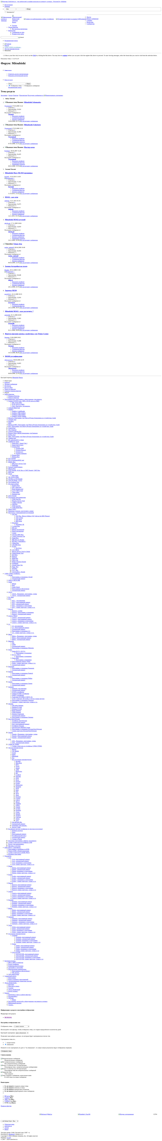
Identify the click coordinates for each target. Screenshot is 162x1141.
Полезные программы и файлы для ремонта (22, 841)
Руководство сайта (18, 34)
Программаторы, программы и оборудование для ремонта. (23, 399)
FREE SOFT (12, 509)
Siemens (10, 704)
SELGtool (15, 475)
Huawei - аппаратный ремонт (21, 886)
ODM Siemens (16, 712)
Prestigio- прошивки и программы (23, 905)
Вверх (21, 377)
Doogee (18, 781)
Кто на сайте (8, 387)
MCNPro (15, 555)
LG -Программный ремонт (20, 627)
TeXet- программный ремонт (21, 927)
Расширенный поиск (11, 40)
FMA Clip (15, 560)
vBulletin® (11, 1134)
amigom (6, 201)
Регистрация (8, 5)
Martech (14, 556)
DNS (17, 778)
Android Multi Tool (14, 408)
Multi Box (15, 558)
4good (18, 768)
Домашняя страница (18, 142)
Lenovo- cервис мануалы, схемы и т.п (24, 898)
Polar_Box (15, 567)
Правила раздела (17, 830)
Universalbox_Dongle (18, 572)
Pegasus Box (16, 455)
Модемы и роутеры (14, 846)
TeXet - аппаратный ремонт (21, 929)
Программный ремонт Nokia (21, 661)
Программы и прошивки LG (21, 631)
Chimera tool (12, 438)
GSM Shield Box (17, 507)
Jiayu (17, 793)
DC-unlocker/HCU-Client (16, 440)
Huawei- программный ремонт (22, 885)
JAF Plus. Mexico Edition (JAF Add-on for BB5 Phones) (33, 516)
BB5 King (19, 521)
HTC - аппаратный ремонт (20, 604)
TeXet (10, 925)
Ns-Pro (14, 546)
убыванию (10, 1044)
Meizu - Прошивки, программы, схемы (24, 636)
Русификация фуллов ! (19, 835)
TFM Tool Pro (16, 506)
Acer (9, 857)
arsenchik (7, 315)
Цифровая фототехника (15, 966)
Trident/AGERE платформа (20, 693)
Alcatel (10, 575)
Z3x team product (13, 484)
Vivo (17, 820)
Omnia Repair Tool (17, 553)
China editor (15, 492)
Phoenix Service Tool (18, 501)
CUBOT (18, 775)
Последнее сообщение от (36, 95)
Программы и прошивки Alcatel (22, 577)
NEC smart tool (16, 487)
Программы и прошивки (24, 653)
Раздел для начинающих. (16, 844)
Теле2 (17, 766)
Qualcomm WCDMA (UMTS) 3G (22, 697)
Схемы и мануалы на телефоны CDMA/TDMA (27, 746)
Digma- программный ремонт (21, 868)
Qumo (18, 812)
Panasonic (11, 666)
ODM (14, 644)
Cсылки (10, 988)
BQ (17, 773)
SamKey (10, 409)
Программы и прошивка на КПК (18, 849)
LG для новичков (17, 626)
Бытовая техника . (10, 961)
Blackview (19, 771)
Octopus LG (19, 452)
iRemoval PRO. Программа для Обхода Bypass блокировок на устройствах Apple (34, 425)
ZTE (9, 739)
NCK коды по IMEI (18, 404)
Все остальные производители (22, 759)
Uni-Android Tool (13, 482)
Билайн (18, 761)
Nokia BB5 (15, 658)
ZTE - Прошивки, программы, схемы (24, 741)
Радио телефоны (13, 964)
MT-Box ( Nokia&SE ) (19, 541)
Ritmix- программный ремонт (21, 910)
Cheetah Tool (12, 419)
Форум (89, 17)
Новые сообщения (92, 19)
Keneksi (18, 797)
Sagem (10, 682)
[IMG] (6, 1099)
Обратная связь (9, 1124)
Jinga (17, 795)
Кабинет (7, 382)
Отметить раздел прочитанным (18, 74)
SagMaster (15, 563)
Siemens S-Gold (17, 709)
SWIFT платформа (18, 695)
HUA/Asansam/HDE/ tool (16, 460)
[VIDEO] (7, 1101)
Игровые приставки (14, 854)
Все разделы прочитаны (19, 29)
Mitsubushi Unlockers (32, 125)
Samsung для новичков (19, 688)
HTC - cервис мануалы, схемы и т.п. (23, 607)
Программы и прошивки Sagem (22, 683)
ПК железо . (16, 972)
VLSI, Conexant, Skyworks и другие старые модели (28, 699)
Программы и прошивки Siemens (22, 717)
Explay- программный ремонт (21, 876)
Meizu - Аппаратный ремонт (21, 639)
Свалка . (11, 1005)
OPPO (18, 805)
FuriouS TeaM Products (15, 467)
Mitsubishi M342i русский (15, 220)
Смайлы (7, 1098)
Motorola (11, 641)
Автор (10, 95)
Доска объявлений (14, 989)
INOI (17, 788)
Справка (89, 20)
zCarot (9, 1137)
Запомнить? (10, 12)
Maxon (14, 749)
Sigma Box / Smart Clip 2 (19, 443)
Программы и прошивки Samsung (23, 700)
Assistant (14, 935)
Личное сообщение (18, 119)
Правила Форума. (14, 396)
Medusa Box (16, 457)
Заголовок (4, 95)
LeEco (18, 800)
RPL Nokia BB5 (17, 403)
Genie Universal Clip (18, 536)
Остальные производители (16, 934)
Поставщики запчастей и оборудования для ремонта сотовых (27, 1001)
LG (9, 624)
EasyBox (11, 421)
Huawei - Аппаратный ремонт (21, 614)
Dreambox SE (20, 524)
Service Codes (16, 827)
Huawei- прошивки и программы (22, 888)
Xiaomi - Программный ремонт (22, 736)
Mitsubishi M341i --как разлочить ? (19, 311)
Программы (12, 978)
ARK (17, 770)
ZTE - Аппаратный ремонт (20, 742)
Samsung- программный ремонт (22, 918)
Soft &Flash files (17, 822)
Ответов (15, 95)
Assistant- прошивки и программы (27, 940)
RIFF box (11, 472)
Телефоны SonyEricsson (19, 720)
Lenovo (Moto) (12, 616)
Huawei (10, 609)
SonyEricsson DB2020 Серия (21, 727)
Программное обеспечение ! (21, 971)
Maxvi (18, 802)
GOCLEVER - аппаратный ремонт (27, 956)
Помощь (7, 6)
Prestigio (18, 810)
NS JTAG (19, 548)
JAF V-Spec (19, 518)
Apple (10, 582)
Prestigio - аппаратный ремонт (21, 903)
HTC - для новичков (18, 600)
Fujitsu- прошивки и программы (26, 949)
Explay (18, 783)
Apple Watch (16, 587)
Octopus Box (16, 447)
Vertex (18, 819)
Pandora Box (16, 485)
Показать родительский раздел (18, 75)
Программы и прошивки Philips (22, 678)
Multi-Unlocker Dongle (19, 562)
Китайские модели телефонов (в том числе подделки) (25, 829)
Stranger (6, 337)
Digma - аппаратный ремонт (21, 869)
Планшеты (7, 856)
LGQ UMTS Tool (17, 490)
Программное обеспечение (20, 589)
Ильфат (6, 270)
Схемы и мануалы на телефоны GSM (20, 842)
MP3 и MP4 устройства (15, 962)
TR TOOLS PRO (13, 477)
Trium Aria (17, 244)
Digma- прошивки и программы (22, 871)
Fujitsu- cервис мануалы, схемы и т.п (27, 950)
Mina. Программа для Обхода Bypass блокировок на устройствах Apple (31, 436)
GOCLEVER (16, 952)
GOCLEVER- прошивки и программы (28, 957)
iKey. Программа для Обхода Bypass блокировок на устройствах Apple (30, 426)
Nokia (10, 649)
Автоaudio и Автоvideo (15, 967)
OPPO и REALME (14, 580)
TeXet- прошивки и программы (22, 930)
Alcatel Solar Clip (17, 565)
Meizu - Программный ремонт (21, 638)
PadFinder (15, 465)
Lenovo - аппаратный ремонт (21, 617)
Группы (14, 25)
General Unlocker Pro (14, 431)
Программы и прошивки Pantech (22, 673)
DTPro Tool (11, 435)
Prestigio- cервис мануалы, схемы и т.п (24, 907)
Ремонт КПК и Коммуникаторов (18, 851)
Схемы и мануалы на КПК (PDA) (19, 852)
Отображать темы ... (7, 1026)
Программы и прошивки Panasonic (23, 668)
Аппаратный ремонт (18, 578)
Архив (6, 1128)
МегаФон (19, 763)
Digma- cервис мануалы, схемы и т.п (23, 873)
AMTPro (14, 504)
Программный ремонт (19, 834)
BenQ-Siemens (16, 710)
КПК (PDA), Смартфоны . (12, 847)
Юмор (14, 1000)
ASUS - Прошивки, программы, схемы (24, 594)
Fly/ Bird (11, 597)
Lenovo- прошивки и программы (22, 896)
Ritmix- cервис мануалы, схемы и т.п (23, 915)
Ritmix (10, 908)
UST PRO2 (15, 550)
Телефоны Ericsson (18, 726)
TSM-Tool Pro (16, 499)
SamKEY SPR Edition (19, 414)
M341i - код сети (11, 197)
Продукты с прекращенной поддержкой (21, 512)
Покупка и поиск (13, 986)
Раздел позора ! (13, 991)
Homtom (18, 786)
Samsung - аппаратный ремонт (21, 920)
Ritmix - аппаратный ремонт (21, 912)
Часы (13, 832)
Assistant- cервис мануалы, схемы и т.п (28, 942)
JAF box (14, 514)
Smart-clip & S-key (17, 445)
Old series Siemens (17, 705)
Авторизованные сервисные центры (20, 981)
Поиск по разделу (8, 79)
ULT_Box (15, 570)
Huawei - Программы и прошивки (23, 612)
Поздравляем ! (12, 996)
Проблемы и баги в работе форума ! (19, 994)
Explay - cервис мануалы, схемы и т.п (24, 881)
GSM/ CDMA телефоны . (12, 573)
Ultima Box (15, 543)
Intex (17, 790)
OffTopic (11, 998)
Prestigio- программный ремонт (22, 901)
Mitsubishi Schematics (32, 102)
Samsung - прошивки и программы (23, 922)
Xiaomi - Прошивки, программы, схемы (24, 734)
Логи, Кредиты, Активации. (21, 406)
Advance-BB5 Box (18, 534)
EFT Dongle (12, 458)
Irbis (17, 792)
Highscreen (19, 785)
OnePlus (18, 803)
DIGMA (18, 776)
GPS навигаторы (13, 974)
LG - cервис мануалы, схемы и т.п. (23, 633)
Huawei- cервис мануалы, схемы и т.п (24, 890)
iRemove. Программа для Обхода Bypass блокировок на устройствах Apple (32, 418)
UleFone (18, 817)
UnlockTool (11, 428)
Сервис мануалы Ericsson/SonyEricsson (24, 731)
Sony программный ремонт (20, 724)
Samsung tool (16, 494)
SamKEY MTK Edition (19, 416)
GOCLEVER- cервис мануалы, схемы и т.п (29, 959)
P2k (13, 643)
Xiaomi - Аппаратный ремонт (21, 737)
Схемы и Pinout (17, 839)
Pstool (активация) (18, 531)
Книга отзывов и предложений (18, 979)
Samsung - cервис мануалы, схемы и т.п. (25, 702)
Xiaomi (10, 732)
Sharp (13, 754)
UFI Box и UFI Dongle (15, 479)
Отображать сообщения (31, 86)
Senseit (18, 814)
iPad (13, 585)
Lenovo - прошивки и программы (22, 621)
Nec (13, 758)
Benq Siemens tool (17, 489)
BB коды (7, 1096)
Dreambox (15, 523)
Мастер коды (29, 147)
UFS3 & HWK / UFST (15, 480)
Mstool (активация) (18, 529)
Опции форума (13, 27)
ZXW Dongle (12, 496)
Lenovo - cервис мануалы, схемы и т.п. (24, 622)
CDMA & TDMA (13, 744)
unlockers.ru (8, 1126)
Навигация (11, 30)
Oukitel (18, 807)
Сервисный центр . (10, 976)
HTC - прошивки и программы (22, 605)
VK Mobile (15, 751)
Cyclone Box (16, 526)
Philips (10, 677)
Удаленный (8, 106)
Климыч (7, 151)
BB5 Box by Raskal (18, 540)
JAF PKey (19, 519)
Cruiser (14, 533)
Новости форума (13, 397)
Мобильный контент (14, 1003)
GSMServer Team (13, 441)
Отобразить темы (16, 86)
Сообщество (90, 24)
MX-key (14, 528)
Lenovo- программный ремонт (21, 893)
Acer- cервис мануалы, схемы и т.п (23, 864)
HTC (9, 599)
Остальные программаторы (17, 497)
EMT (9, 423)
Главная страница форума (12, 391)
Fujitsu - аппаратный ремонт (25, 947)
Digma (10, 866)
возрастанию (10, 1042)
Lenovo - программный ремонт (22, 619)
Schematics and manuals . (19, 825)
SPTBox (14, 568)
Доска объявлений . (10, 983)
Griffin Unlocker (17, 502)
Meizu (10, 634)
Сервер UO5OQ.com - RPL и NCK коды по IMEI (23, 401)
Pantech (10, 671)
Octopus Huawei (21, 450)
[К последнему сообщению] (29, 121)
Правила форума (6, 1106)
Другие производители (11, 49)
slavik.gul (7, 223)
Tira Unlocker (12, 430)
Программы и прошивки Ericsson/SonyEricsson (27, 729)
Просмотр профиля (18, 116)
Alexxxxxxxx (8, 360)
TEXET (18, 815)
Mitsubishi (15, 756)
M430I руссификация (13, 356)
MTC (17, 764)
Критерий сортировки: (8, 1033)
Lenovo (10, 891)
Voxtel (14, 753)
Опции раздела (8, 70)
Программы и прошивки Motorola (23, 648)
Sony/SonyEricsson (14, 719)
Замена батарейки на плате (16, 266)
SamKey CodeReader (18, 411)
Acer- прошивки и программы (21, 863)
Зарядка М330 (11, 290)
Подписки (7, 386)
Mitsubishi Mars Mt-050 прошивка (19, 173)
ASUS (10, 592)
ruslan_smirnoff (9, 247)
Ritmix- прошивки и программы (22, 913)
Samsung (11, 687)
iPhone (14, 583)
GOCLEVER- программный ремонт (27, 954)
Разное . (7, 993)
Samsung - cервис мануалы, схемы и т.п (24, 923)
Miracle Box (12, 468)
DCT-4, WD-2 (16, 655)
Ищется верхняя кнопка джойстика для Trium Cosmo (26, 334)
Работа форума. (9, 394)
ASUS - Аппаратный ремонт (21, 595)
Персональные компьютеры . (17, 969)
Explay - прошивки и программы (22, 879)
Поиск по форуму (10, 389)
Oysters (18, 808)
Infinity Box (11, 462)
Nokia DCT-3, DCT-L (18, 651)
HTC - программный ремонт (21, 602)
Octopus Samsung (21, 453)
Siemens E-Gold (17, 707)
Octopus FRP (20, 448)
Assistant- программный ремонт (26, 937)
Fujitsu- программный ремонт (25, 945)
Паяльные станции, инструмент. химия (20, 511)
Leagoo (18, 798)
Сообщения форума (18, 118)
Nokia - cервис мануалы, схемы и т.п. (24, 663)
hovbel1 (6, 176)
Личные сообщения (10, 384)
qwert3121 (7, 294)
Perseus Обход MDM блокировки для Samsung (23, 433)
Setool (10, 474)
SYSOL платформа (18, 692)
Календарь (90, 22)
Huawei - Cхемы (17, 611)
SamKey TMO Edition (19, 413)
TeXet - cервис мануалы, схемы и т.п (23, 932)
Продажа (11, 984)
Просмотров (23, 95)
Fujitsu (14, 944)
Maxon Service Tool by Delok (21, 551)
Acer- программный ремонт (21, 859)
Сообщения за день (18, 32)
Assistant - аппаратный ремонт (25, 939)
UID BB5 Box (16, 545)
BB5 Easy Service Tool (19, 463)
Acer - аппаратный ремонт (20, 861)
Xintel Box (15, 538)
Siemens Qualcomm (18, 714)
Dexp (17, 780)
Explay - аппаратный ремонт (21, 878)
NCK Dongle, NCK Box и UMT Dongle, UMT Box (24, 470)
